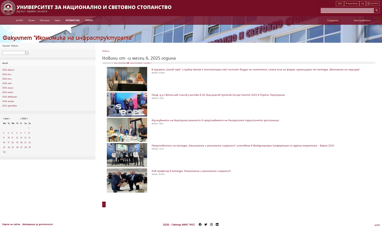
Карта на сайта (11, 224)
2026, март (7, 92)
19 (17, 142)
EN (363, 3)
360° (340, 3)
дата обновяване (136, 63)
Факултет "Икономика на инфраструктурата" (68, 37)
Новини (106, 51)
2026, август (8, 69)
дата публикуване (120, 63)
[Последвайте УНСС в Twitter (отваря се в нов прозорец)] (206, 224)
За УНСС (19, 20)
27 (21, 147)
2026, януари (8, 101)
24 (9, 147)
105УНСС (89, 20)
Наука (57, 20)
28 (25, 147)
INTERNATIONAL (73, 20)
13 (21, 137)
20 (21, 142)
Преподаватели (362, 20)
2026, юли (6, 74)
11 (12, 137)
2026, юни (7, 78)
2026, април (7, 87)
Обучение (44, 20)
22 (30, 142)
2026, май (6, 83)
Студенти (333, 20)
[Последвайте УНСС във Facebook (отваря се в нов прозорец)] (200, 224)
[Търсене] (377, 10)
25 (13, 147)
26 (17, 147)
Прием (31, 20)
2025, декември (9, 105)
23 (4, 147)
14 (25, 137)
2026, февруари (9, 96)
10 (9, 137)
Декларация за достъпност (37, 224)
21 (25, 142)
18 (13, 142)
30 (4, 152)
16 (4, 142)
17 (8, 142)
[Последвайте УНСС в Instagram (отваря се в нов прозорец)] (211, 224)
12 (17, 137)
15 (29, 137)
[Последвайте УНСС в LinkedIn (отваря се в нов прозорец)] (217, 224)
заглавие (147, 63)
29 (30, 147)
